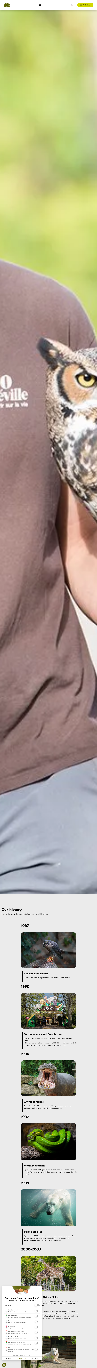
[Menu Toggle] (40, 5)
